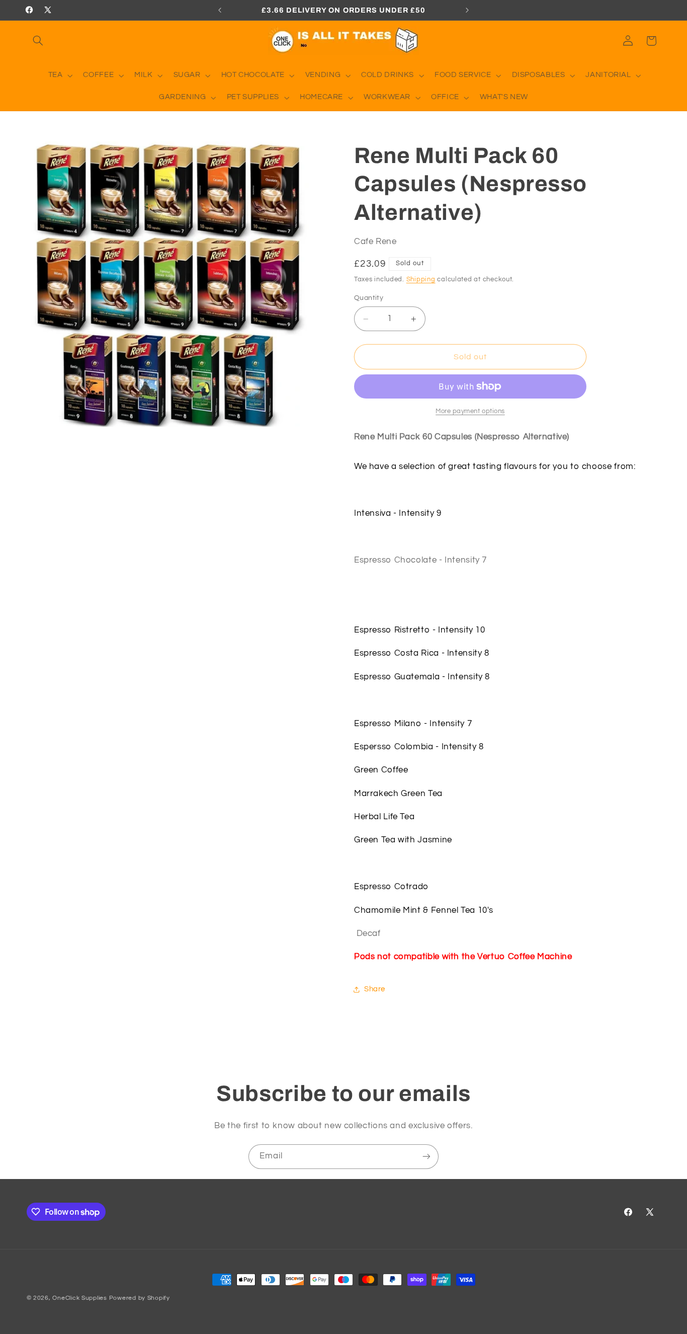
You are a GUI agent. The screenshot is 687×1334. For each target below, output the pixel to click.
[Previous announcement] (220, 10)
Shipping (421, 279)
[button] (38, 40)
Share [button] (374, 989)
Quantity (368, 298)
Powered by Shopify (139, 1298)
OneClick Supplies (79, 1298)
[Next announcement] (467, 10)
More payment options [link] (470, 411)
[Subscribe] (426, 1156)
